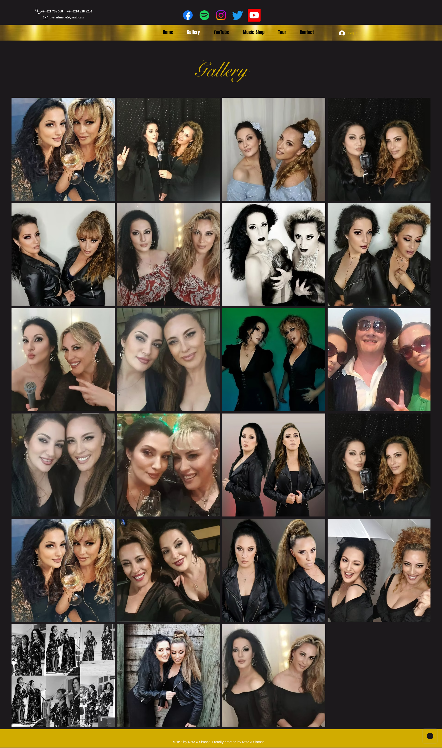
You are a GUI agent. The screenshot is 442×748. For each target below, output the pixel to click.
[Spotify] (204, 15)
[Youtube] (254, 15)
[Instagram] (221, 15)
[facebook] (187, 15)
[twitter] (237, 15)
